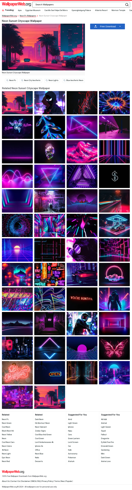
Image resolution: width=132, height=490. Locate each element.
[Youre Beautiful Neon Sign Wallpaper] (82, 299)
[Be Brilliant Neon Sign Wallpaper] (17, 372)
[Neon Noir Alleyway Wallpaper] (49, 201)
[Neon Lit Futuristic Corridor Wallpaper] (82, 372)
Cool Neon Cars (8, 442)
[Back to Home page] (16, 4)
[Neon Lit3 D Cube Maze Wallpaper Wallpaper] (114, 250)
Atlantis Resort (101, 10)
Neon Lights (53, 80)
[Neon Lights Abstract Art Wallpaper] (82, 225)
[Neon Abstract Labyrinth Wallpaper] (49, 250)
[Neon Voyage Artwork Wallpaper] (49, 299)
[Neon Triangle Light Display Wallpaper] (82, 127)
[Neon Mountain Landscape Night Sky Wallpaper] (17, 323)
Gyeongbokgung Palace (81, 10)
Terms (57, 481)
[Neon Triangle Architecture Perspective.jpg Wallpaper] (82, 176)
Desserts (39, 461)
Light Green (72, 423)
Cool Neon (6, 427)
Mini (102, 454)
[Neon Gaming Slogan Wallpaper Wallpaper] (17, 127)
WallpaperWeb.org (9, 16)
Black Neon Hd (8, 431)
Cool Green (39, 438)
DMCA (33, 481)
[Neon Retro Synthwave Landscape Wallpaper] (82, 151)
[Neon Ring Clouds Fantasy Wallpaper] (114, 274)
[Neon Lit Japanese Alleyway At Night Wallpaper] (17, 348)
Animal (104, 423)
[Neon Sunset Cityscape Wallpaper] (49, 397)
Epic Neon (6, 458)
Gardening (105, 450)
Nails (37, 458)
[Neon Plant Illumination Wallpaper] (49, 127)
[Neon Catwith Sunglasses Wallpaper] (82, 250)
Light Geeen (106, 427)
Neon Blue (39, 454)
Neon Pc (12, 80)
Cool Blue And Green (43, 435)
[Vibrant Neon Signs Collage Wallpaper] (49, 274)
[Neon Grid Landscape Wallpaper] (17, 151)
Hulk (70, 450)
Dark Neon (39, 419)
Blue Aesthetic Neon (74, 80)
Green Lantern (74, 438)
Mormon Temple (118, 10)
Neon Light (6, 454)
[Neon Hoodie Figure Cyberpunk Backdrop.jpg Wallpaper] (82, 323)
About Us (6, 481)
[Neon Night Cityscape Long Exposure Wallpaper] (114, 201)
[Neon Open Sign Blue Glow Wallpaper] (49, 372)
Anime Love (106, 461)
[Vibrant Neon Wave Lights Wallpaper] (17, 176)
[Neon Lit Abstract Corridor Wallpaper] (114, 323)
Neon (4, 438)
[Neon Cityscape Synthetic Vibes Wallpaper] (114, 372)
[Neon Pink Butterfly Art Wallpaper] (114, 348)
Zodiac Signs (40, 431)
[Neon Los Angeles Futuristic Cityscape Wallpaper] (17, 397)
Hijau (70, 431)
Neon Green (6, 423)
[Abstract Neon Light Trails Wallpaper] (82, 102)
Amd (70, 419)
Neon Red (6, 461)
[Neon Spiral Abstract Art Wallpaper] (17, 225)
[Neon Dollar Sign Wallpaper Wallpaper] (114, 176)
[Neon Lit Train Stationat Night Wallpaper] (114, 127)
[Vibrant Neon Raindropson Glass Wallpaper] (17, 299)
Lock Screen (73, 442)
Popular (69, 481)
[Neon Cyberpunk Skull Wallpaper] (49, 151)
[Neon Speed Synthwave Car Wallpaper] (82, 274)
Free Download (108, 26)
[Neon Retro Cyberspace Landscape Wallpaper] (82, 201)
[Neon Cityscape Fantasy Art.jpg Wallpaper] (17, 274)
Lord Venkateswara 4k (44, 442)
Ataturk (71, 461)
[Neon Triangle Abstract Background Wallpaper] (49, 176)
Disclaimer (25, 481)
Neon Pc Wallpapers (28, 16)
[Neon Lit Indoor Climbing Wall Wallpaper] (49, 225)
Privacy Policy (47, 481)
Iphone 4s (39, 446)
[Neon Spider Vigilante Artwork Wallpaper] (49, 102)
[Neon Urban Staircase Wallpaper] (49, 323)
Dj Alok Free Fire (107, 442)
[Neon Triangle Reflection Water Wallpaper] (49, 348)
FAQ (39, 481)
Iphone (71, 427)
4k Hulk (104, 419)
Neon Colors (7, 446)
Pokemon (72, 458)
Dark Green (105, 458)
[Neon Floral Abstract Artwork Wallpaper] (114, 102)
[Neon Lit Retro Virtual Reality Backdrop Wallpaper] (17, 201)
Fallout (104, 435)
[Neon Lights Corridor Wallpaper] (114, 151)
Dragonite (105, 438)
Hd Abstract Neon (42, 423)
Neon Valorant (41, 427)
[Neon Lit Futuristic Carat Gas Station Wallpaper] (114, 225)
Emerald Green (107, 446)
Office (37, 450)
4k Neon (5, 450)
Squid (103, 431)
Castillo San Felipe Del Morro (56, 10)
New (63, 481)
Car (69, 446)
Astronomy (72, 454)
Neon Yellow (7, 435)
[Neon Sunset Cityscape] (17, 102)
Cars (70, 435)
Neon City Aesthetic (32, 80)
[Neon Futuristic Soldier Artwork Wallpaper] (114, 299)
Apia (20, 10)
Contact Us (15, 481)
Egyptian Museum (33, 10)
